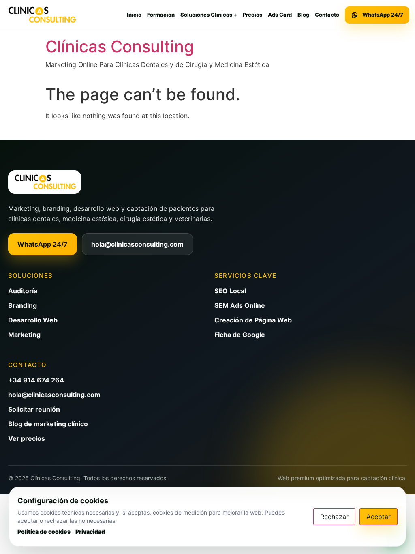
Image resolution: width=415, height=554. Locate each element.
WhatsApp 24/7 (42, 244)
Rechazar (334, 517)
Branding (22, 305)
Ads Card (280, 14)
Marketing (24, 335)
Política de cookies (44, 531)
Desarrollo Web (33, 320)
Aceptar (378, 517)
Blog (303, 14)
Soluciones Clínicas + (208, 14)
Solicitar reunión (34, 409)
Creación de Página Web (253, 320)
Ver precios (26, 438)
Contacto (327, 14)
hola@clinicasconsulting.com (137, 244)
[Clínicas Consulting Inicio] (41, 15)
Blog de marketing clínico (48, 424)
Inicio (134, 14)
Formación (161, 14)
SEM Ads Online (239, 305)
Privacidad (90, 531)
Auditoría (22, 291)
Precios (252, 14)
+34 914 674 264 (36, 380)
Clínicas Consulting (119, 46)
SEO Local (230, 291)
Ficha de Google (239, 335)
